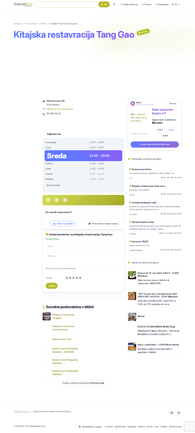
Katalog (141, 426)
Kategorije (131, 426)
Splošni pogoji (175, 426)
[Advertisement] (97, 69)
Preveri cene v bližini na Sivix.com (155, 144)
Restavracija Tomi (61, 339)
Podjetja (163, 426)
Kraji (156, 426)
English (99, 427)
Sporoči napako (53, 185)
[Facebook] (171, 413)
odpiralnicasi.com (37, 426)
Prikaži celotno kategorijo (83, 383)
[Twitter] (178, 413)
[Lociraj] (114, 4)
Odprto (144, 31)
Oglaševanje (120, 426)
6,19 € (165, 136)
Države (149, 426)
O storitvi (109, 426)
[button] (175, 4)
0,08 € (160, 130)
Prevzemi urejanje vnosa (105, 223)
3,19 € (171, 130)
